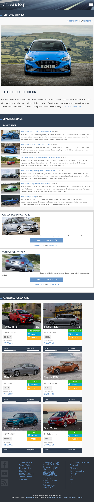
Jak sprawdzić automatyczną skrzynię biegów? (50, 474)
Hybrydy (73, 474)
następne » (88, 21)
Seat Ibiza (23, 480)
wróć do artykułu (73, 106)
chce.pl (15, 3)
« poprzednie (72, 21)
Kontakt (79, 497)
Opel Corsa (24, 471)
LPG (72, 477)
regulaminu (52, 497)
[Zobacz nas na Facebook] (4, 468)
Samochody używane (79, 462)
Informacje (72, 497)
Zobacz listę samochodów (47, 240)
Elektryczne (75, 468)
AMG (72, 480)
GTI (71, 482)
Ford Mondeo (25, 468)
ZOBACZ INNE (39, 245)
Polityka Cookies (62, 497)
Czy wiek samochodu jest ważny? (50, 480)
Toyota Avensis (25, 477)
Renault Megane (26, 474)
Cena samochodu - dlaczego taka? (51, 468)
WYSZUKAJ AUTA (53, 245)
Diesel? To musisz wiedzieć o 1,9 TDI (51, 463)
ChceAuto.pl (30, 497)
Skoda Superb (25, 462)
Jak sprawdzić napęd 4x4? (49, 486)
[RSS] (4, 486)
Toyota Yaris (24, 465)
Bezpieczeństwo (77, 471)
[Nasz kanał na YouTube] (4, 477)
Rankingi (74, 465)
